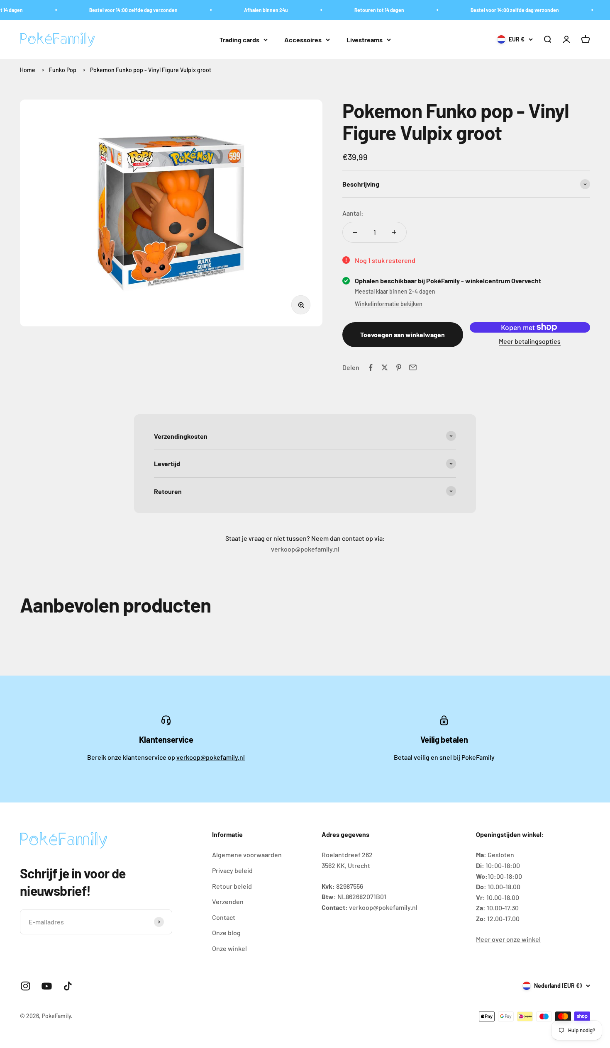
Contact (223, 917)
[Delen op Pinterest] (399, 367)
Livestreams (364, 40)
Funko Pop (62, 69)
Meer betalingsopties (530, 341)
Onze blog (226, 932)
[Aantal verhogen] (394, 232)
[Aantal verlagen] (355, 232)
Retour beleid (232, 886)
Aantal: (353, 213)
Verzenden (228, 901)
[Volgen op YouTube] (46, 986)
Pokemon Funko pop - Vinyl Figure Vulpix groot (150, 69)
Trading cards (239, 40)
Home (27, 69)
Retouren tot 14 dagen (370, 10)
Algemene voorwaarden (247, 854)
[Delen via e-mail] (413, 367)
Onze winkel (229, 948)
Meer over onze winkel (508, 939)
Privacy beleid (232, 870)
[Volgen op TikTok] (67, 986)
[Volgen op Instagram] (25, 986)
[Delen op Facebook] (371, 367)
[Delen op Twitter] (385, 367)
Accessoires (303, 40)
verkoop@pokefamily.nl (210, 757)
